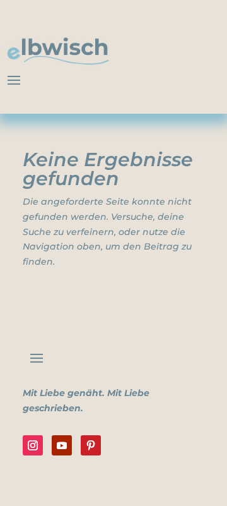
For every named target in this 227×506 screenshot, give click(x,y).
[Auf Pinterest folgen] (91, 445)
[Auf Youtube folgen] (62, 445)
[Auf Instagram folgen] (33, 445)
